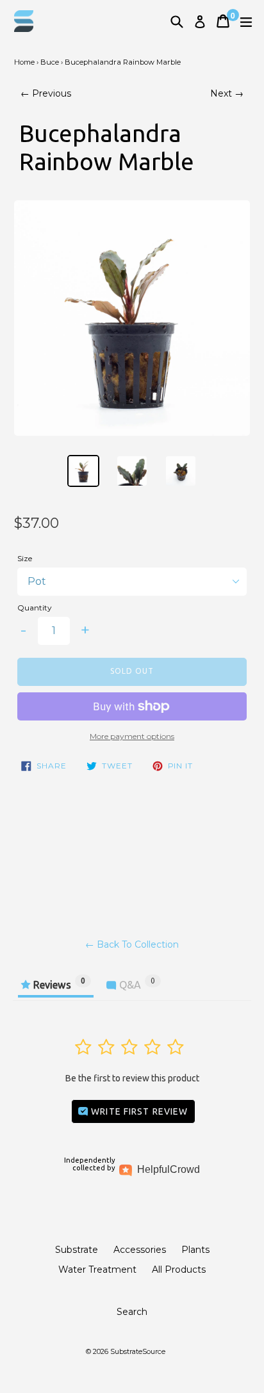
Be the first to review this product (132, 1078)
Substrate (76, 1249)
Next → (226, 93)
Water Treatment (97, 1269)
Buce (49, 62)
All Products (179, 1269)
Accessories (139, 1249)
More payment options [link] (132, 736)
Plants (195, 1249)
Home (24, 62)
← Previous (46, 93)
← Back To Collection (132, 944)
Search (132, 1311)
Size (24, 558)
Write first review (138, 1111)
